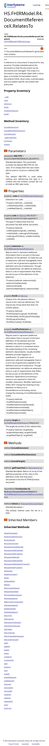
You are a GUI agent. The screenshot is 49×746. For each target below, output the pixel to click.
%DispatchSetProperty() (13, 567)
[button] (5, 151)
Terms (17, 744)
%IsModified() (9, 581)
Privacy (11, 744)
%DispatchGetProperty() (13, 554)
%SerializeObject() (11, 605)
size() (6, 705)
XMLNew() (8, 629)
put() (6, 670)
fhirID (6, 107)
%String (22, 215)
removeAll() (8, 688)
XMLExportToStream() (12, 622)
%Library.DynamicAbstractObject (19, 491)
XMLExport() (9, 619)
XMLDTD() (8, 615)
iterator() (7, 667)
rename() (7, 694)
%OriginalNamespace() (13, 595)
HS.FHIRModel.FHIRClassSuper (17, 41)
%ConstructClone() (11, 543)
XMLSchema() (9, 633)
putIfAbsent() (9, 681)
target (6, 114)
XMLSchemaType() (11, 639)
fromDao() (8, 141)
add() (6, 643)
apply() (6, 650)
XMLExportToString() (12, 626)
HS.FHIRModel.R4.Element (31, 196)
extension (8, 104)
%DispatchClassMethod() (13, 547)
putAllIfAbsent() (10, 677)
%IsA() (6, 578)
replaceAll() (8, 701)
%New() (7, 585)
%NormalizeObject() (12, 588)
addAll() (7, 646)
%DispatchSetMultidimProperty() (17, 564)
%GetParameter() (10, 574)
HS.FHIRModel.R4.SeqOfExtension (18, 249)
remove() (7, 684)
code (6, 100)
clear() (6, 653)
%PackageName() (11, 598)
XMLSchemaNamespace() (14, 636)
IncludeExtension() (11, 127)
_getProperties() (10, 137)
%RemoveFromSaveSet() (13, 602)
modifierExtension (11, 110)
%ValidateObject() (11, 612)
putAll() (7, 674)
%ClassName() (9, 540)
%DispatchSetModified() (13, 561)
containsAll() (9, 660)
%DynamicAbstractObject (32, 503)
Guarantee (25, 744)
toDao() (7, 144)
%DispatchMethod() (11, 557)
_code (6, 97)
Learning (36, 5)
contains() (8, 657)
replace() (7, 698)
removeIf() (8, 691)
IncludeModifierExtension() (14, 131)
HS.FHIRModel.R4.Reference (16, 423)
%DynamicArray (35, 468)
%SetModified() (10, 609)
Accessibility (36, 744)
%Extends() (8, 571)
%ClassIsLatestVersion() (13, 536)
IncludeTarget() (10, 134)
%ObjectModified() (11, 591)
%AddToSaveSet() (11, 533)
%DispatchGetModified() (13, 550)
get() (6, 663)
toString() (7, 708)
